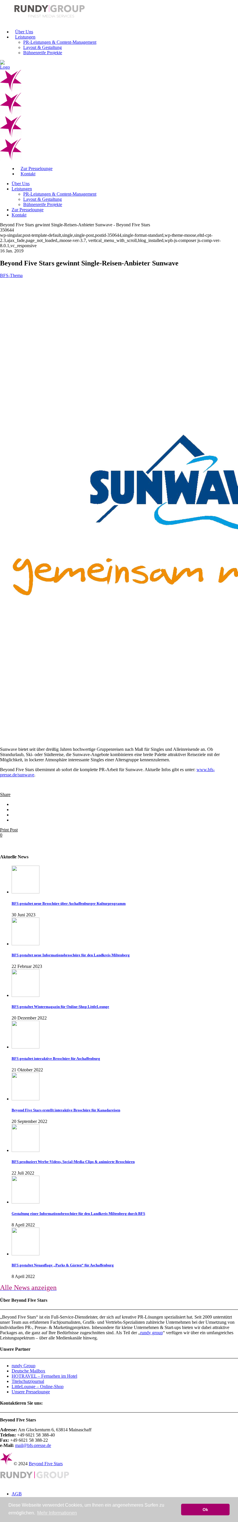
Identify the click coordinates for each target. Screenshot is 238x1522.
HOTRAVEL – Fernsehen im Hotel (44, 1376)
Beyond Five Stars (46, 1463)
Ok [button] (205, 1509)
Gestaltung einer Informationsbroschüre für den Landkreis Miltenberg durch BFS (78, 1213)
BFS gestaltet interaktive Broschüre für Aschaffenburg (56, 1058)
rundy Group (23, 1365)
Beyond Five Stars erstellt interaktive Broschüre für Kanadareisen (66, 1110)
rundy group (151, 1332)
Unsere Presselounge (31, 1391)
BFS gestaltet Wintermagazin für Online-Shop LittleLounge (60, 1006)
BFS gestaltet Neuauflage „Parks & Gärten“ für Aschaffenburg (63, 1265)
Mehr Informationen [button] (57, 1512)
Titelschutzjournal (28, 1381)
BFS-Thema (11, 275)
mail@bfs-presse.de (33, 1445)
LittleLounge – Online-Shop (38, 1386)
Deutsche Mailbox (28, 1370)
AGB (17, 1493)
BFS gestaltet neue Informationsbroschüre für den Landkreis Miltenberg (71, 955)
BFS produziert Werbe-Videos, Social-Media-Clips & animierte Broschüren (73, 1161)
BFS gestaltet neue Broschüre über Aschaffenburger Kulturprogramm (69, 903)
